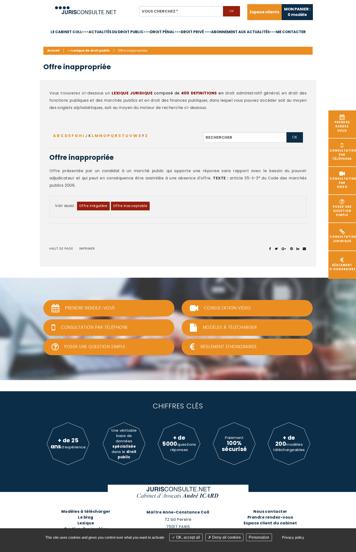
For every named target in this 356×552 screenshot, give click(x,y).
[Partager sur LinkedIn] (298, 248)
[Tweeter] (276, 248)
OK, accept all (187, 537)
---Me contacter (288, 32)
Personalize (259, 537)
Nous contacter (270, 511)
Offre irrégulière (93, 206)
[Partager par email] (304, 248)
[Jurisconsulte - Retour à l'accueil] (86, 8)
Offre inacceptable (130, 206)
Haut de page (61, 248)
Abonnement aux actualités (240, 32)
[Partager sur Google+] (284, 248)
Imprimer (87, 248)
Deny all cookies (226, 537)
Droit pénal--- (165, 32)
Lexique (85, 523)
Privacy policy (293, 537)
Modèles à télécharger (85, 511)
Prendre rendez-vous (270, 517)
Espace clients (264, 12)
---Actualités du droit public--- (116, 32)
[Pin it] (291, 248)
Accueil (53, 50)
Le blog (85, 517)
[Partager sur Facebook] (270, 248)
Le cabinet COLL (66, 32)
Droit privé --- (196, 32)
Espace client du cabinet (270, 523)
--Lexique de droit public (89, 50)
